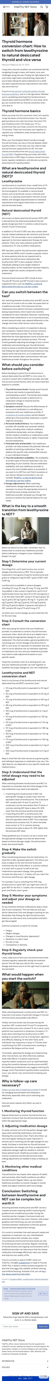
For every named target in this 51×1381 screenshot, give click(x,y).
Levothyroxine (28, 1279)
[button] (6, 7)
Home (5, 1288)
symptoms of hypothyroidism (18, 415)
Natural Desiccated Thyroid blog (22, 1288)
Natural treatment (41, 1279)
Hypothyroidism (16, 1279)
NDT (3, 1282)
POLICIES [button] (6, 1367)
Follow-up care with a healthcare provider (20, 1089)
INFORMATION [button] (8, 1361)
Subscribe (43, 1326)
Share (44, 1293)
